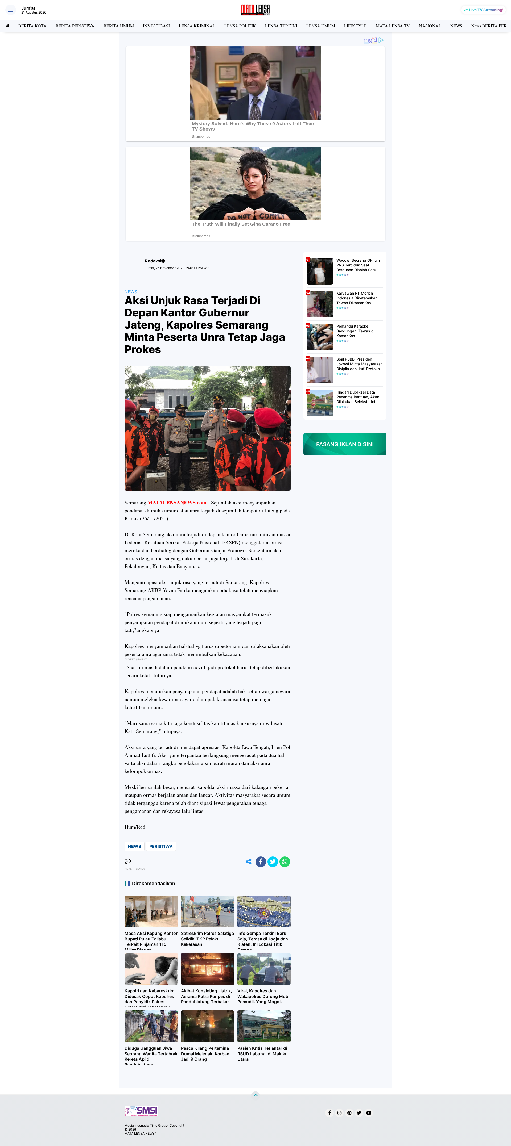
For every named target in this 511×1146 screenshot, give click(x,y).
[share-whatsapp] (284, 861)
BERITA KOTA (32, 25)
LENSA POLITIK (240, 25)
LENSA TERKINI (281, 25)
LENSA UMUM (320, 25)
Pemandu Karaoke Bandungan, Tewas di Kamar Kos (355, 331)
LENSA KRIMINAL (197, 25)
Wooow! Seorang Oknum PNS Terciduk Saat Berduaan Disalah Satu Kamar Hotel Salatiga (358, 265)
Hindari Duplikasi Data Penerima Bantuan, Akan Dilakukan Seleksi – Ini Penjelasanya (357, 397)
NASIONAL (430, 25)
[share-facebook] (261, 861)
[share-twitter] (272, 861)
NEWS (456, 25)
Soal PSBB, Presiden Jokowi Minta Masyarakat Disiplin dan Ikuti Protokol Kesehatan (359, 364)
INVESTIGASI (156, 25)
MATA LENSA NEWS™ (140, 1133)
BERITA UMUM (119, 25)
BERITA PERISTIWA (75, 25)
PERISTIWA (161, 846)
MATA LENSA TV (393, 25)
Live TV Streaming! (486, 9)
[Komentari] (128, 861)
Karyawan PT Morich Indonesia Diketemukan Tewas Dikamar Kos (356, 298)
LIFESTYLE (355, 25)
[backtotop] (255, 1095)
